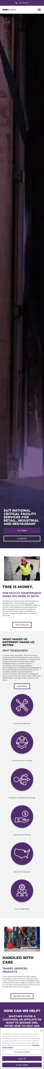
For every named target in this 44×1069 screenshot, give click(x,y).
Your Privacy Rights (22, 1052)
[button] (39, 9)
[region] (22, 1048)
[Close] (41, 1030)
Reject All (22, 1058)
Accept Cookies (22, 1065)
